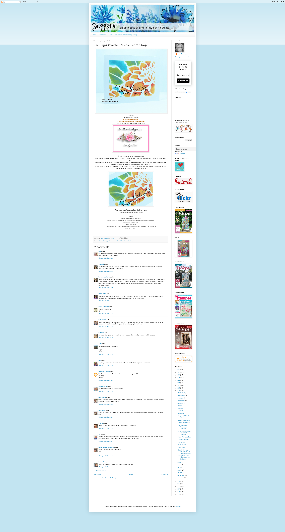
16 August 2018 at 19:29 (106, 428)
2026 (178, 370)
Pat (100, 251)
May (179, 467)
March (180, 473)
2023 (178, 377)
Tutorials (103, 35)
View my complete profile (182, 57)
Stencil (119, 241)
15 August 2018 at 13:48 (106, 313)
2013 (178, 491)
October (180, 398)
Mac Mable (102, 410)
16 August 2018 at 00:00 (106, 337)
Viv (100, 434)
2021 (178, 383)
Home (94, 35)
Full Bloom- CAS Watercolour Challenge (183, 427)
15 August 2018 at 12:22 (106, 300)
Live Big (180, 411)
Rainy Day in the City (184, 423)
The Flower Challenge (127, 241)
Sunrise (180, 408)
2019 (178, 388)
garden (109, 241)
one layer (114, 241)
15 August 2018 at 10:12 (106, 258)
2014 (178, 489)
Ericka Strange (103, 462)
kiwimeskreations (104, 371)
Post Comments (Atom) (109, 478)
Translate (182, 154)
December (181, 393)
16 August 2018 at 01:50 (106, 354)
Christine (101, 332)
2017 (178, 481)
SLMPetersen (103, 386)
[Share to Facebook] (125, 238)
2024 (178, 375)
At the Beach (182, 445)
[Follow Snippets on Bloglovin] (183, 92)
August (180, 403)
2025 (178, 372)
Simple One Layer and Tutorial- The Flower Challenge (184, 451)
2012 (178, 494)
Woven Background (184, 420)
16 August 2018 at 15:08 (106, 417)
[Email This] (119, 238)
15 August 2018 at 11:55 (106, 287)
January (181, 478)
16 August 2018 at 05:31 (106, 380)
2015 (178, 486)
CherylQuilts (102, 319)
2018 (178, 390)
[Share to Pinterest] (127, 238)
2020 (178, 385)
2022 (178, 380)
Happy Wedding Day (184, 437)
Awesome (181, 413)
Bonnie (101, 423)
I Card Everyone (104, 306)
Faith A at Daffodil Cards (106, 447)
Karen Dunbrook (182, 54)
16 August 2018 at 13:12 (106, 404)
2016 (178, 484)
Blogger (178, 506)
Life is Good (181, 442)
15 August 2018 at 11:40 (106, 271)
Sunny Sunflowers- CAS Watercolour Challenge (184, 457)
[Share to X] (123, 238)
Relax (180, 405)
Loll (100, 360)
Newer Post (97, 475)
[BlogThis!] (121, 238)
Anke (100, 343)
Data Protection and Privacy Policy (123, 35)
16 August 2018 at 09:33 (106, 391)
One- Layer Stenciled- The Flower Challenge (184, 432)
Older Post (164, 475)
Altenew (101, 241)
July (179, 462)
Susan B (101, 264)
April (179, 470)
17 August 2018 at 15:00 (106, 456)
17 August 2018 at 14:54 (106, 441)
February (181, 475)
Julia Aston (102, 397)
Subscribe (183, 81)
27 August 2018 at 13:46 (106, 467)
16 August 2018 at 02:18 (106, 365)
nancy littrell (102, 294)
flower (104, 241)
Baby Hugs (181, 447)
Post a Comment (101, 471)
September (181, 401)
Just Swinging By (183, 439)
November (181, 395)
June (180, 465)
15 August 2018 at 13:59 (106, 326)
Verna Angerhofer (104, 277)
